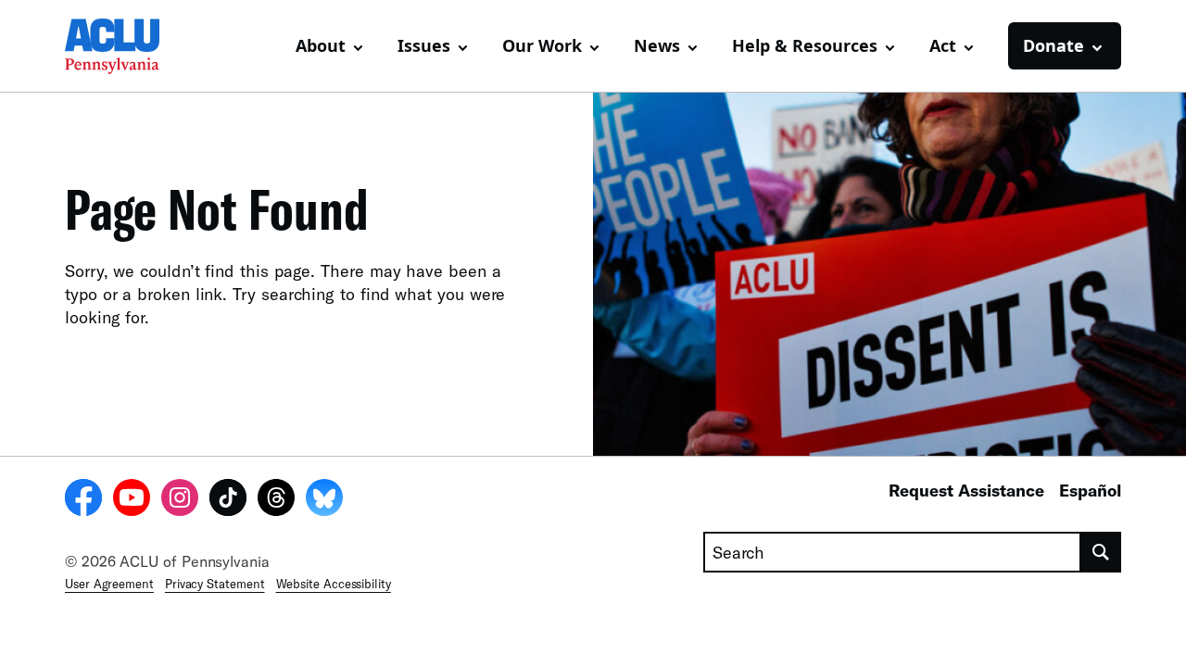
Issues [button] (423, 45)
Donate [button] (1053, 45)
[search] (1101, 552)
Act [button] (942, 45)
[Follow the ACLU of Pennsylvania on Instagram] (179, 500)
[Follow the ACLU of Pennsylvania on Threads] (276, 500)
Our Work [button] (542, 45)
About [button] (321, 45)
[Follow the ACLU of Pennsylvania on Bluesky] (324, 500)
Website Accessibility (333, 583)
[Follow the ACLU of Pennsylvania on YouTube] (131, 500)
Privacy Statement (215, 583)
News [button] (657, 45)
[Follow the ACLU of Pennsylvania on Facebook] (83, 500)
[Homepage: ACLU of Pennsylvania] (130, 46)
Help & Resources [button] (804, 45)
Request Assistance (966, 490)
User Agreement (109, 583)
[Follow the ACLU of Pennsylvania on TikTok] (227, 500)
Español (1090, 490)
